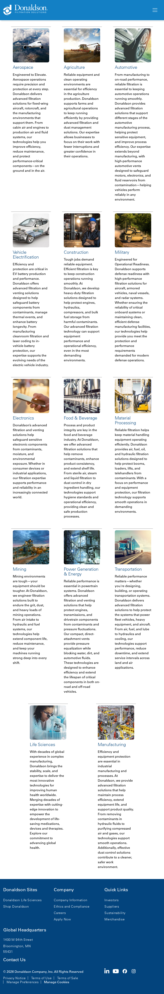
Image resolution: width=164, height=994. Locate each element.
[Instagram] (135, 976)
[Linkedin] (108, 976)
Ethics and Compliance (72, 906)
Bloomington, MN (17, 946)
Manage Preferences (23, 982)
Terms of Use (41, 978)
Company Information (70, 900)
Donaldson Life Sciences (22, 900)
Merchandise (114, 919)
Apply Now (62, 919)
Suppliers (111, 906)
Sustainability (115, 912)
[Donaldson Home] (75, 10)
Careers (60, 912)
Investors (111, 900)
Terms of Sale (67, 978)
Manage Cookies (56, 982)
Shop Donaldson (16, 906)
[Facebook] (126, 976)
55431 (8, 952)
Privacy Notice (14, 978)
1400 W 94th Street (18, 940)
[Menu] (155, 10)
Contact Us (14, 959)
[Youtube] (117, 976)
